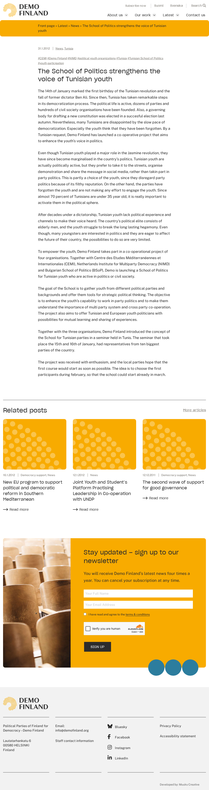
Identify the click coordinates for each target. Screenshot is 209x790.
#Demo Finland (57, 58)
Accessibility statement (178, 736)
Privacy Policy (170, 726)
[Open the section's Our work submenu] (154, 15)
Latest (168, 15)
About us (115, 15)
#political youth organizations (96, 58)
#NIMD (72, 58)
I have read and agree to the (119, 614)
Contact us (195, 15)
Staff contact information (74, 741)
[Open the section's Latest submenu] (178, 15)
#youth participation (51, 63)
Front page (46, 26)
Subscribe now (135, 6)
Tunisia (68, 48)
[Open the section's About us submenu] (126, 15)
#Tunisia (121, 58)
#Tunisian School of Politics (145, 58)
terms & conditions (138, 614)
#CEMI (42, 58)
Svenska (176, 6)
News (75, 26)
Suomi (159, 6)
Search (197, 6)
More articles (194, 410)
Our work (143, 15)
